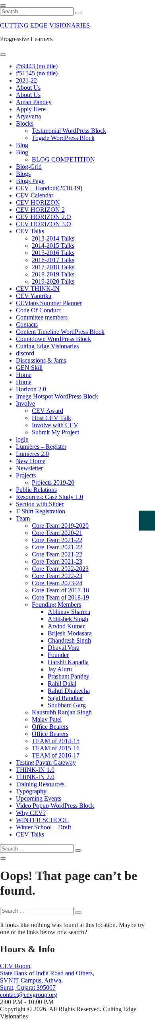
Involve (25, 403)
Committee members (42, 317)
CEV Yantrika (33, 295)
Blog (22, 145)
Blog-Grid (29, 166)
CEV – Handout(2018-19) (49, 188)
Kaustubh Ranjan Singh (62, 712)
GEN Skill (29, 367)
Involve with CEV (55, 425)
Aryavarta (28, 116)
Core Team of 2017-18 (60, 590)
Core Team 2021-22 (57, 540)
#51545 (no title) (37, 73)
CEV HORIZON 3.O (43, 224)
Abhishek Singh (68, 619)
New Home (30, 461)
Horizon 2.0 (31, 389)
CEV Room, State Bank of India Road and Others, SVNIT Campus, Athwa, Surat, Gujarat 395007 (47, 977)
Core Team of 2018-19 (60, 597)
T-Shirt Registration (40, 511)
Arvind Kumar (66, 626)
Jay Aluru (60, 669)
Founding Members (56, 604)
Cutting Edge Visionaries (47, 346)
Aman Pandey (34, 102)
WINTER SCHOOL (42, 820)
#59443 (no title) (37, 66)
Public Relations (36, 489)
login (22, 439)
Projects (26, 475)
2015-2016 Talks (53, 252)
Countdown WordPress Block (53, 338)
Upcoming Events (38, 798)
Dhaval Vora (63, 647)
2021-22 (26, 80)
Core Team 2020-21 (57, 532)
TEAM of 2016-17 (55, 755)
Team (23, 518)
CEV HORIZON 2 (40, 209)
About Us (28, 87)
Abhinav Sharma (69, 611)
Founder (58, 654)
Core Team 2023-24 (57, 583)
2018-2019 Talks (53, 274)
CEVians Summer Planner (49, 303)
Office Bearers (50, 726)
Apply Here (31, 109)
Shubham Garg (67, 705)
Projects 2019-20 (53, 482)
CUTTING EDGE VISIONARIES (45, 25)
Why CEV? (31, 812)
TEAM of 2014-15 (55, 741)
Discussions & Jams (41, 360)
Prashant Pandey (68, 676)
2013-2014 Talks (53, 238)
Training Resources (40, 784)
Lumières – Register (41, 446)
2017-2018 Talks (53, 267)
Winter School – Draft (43, 827)
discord (25, 353)
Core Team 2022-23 (57, 575)
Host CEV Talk (51, 417)
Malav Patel (47, 719)
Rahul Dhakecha (69, 690)
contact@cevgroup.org (28, 994)
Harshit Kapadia (68, 662)
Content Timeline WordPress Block (60, 331)
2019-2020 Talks (53, 281)
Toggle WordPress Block (63, 137)
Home (23, 374)
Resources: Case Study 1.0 (49, 496)
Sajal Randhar (65, 697)
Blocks (24, 123)
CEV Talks (30, 231)
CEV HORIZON (38, 202)
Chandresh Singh (69, 640)
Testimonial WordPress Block (69, 130)
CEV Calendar (34, 195)
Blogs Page (30, 181)
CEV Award (47, 410)
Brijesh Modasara (70, 633)
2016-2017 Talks (53, 259)
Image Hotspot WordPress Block (57, 396)
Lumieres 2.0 (32, 453)
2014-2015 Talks (53, 245)
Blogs (23, 173)
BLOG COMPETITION (63, 159)
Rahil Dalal (62, 683)
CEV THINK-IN (38, 288)
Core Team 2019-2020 (60, 525)
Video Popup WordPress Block (55, 805)
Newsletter (29, 468)
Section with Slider (40, 504)
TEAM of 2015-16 (55, 748)
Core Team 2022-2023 (60, 568)
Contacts (27, 324)
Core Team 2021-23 (57, 561)
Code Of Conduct (38, 310)
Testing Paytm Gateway (46, 762)
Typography (31, 791)
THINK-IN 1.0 (35, 769)
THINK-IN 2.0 (35, 776)
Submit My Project (55, 432)
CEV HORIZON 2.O (43, 216)
